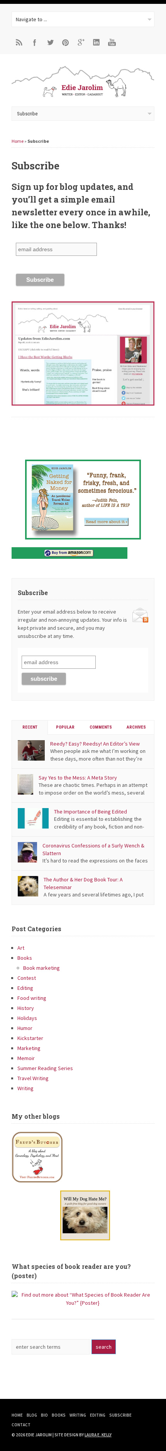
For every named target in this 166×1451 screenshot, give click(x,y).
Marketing (29, 1048)
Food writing (31, 997)
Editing (25, 987)
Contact (21, 1424)
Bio (44, 1415)
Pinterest (65, 42)
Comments (101, 727)
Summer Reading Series (45, 1068)
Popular (65, 727)
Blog (32, 1415)
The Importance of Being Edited (90, 811)
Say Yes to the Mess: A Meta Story (78, 777)
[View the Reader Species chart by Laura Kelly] (83, 1302)
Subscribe (120, 1415)
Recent (29, 727)
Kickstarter (30, 1038)
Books (24, 957)
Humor (24, 1028)
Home (18, 141)
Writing (25, 1088)
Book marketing (41, 967)
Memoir (26, 1058)
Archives (136, 727)
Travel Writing (33, 1078)
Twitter (50, 42)
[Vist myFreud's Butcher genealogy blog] (83, 1156)
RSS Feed (19, 42)
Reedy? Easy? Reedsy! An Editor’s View (95, 743)
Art (20, 947)
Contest (26, 977)
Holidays (27, 1018)
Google (81, 42)
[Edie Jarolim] (83, 96)
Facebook (34, 42)
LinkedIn (96, 42)
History (25, 1008)
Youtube (112, 42)
